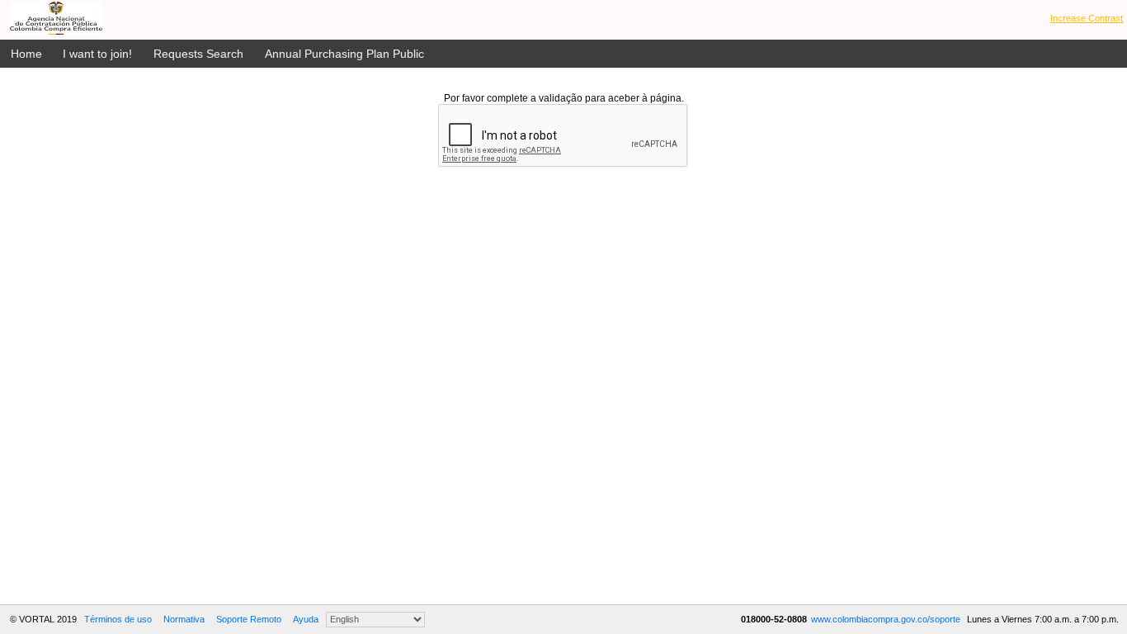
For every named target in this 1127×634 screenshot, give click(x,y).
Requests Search (198, 53)
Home (26, 53)
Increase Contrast (1086, 18)
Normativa (184, 619)
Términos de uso (118, 619)
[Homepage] (56, 18)
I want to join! (97, 53)
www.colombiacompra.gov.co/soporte (887, 619)
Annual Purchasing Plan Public (344, 53)
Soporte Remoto (248, 619)
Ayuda (305, 619)
